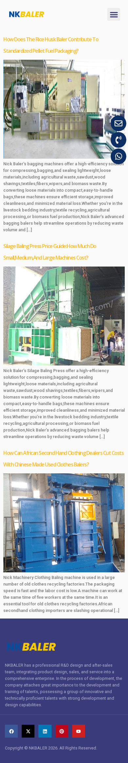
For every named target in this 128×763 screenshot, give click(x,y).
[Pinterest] (61, 731)
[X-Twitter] (28, 731)
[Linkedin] (44, 731)
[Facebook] (11, 731)
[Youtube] (78, 731)
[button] (113, 14)
